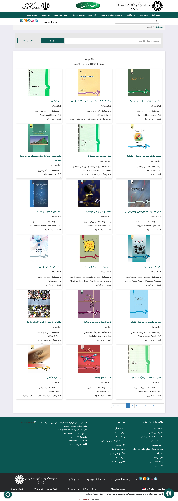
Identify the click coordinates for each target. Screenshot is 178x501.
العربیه (55, 22)
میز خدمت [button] (45, 15)
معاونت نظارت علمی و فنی (151, 436)
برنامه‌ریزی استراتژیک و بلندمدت (48, 211)
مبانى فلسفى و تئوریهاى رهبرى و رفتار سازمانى (143, 211)
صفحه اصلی (155, 15)
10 (123, 405)
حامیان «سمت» (31, 15)
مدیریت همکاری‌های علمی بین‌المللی (147, 449)
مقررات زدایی (56, 100)
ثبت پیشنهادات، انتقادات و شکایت (82, 479)
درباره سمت (120, 432)
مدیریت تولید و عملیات (152, 266)
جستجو (55, 40)
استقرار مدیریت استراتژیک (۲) (99, 156)
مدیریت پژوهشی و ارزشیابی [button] (111, 15)
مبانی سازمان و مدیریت (101, 377)
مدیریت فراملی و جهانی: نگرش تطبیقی (145, 322)
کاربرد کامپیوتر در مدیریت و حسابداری (96, 322)
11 (118, 405)
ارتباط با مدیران (156, 461)
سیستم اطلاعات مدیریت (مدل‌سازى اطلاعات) (144, 156)
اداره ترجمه (158, 457)
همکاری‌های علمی (117, 453)
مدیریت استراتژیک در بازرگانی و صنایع (146, 377)
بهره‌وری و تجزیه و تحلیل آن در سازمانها (145, 100)
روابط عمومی (157, 445)
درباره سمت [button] (143, 15)
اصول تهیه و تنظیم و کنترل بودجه (98, 266)
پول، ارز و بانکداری (54, 377)
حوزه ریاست (158, 428)
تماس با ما (115, 479)
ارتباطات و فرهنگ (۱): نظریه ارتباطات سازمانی (43, 322)
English (47, 22)
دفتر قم (160, 453)
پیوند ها (126, 479)
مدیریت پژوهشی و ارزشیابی (113, 440)
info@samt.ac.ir (65, 429)
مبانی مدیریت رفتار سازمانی (50, 266)
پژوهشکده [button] (130, 15)
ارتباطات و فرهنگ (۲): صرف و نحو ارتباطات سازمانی (91, 100)
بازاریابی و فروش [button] (78, 15)
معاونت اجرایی (157, 440)
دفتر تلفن (159, 465)
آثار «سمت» (91, 15)
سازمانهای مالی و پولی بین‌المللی (98, 211)
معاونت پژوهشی (156, 432)
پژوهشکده (120, 436)
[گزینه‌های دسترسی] (169, 493)
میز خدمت (120, 457)
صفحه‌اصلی (159, 27)
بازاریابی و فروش (118, 449)
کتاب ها (103, 479)
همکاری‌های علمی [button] (61, 15)
